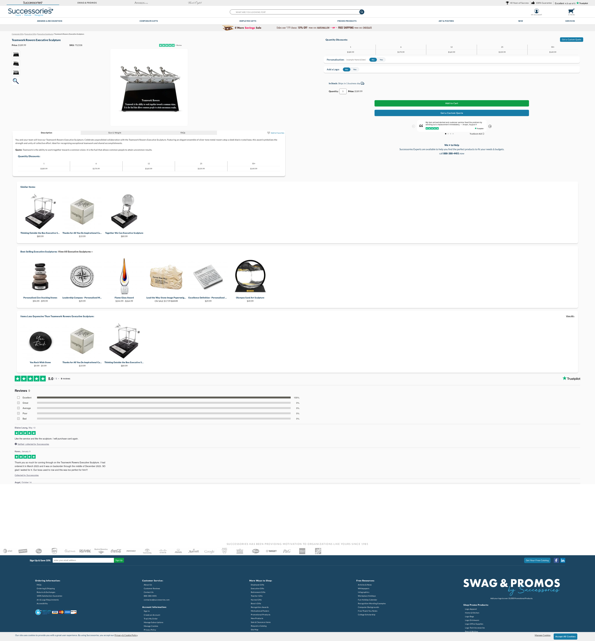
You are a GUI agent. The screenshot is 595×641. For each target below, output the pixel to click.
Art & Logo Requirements (48, 600)
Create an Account (152, 615)
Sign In (147, 611)
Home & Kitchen (472, 613)
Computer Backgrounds (368, 607)
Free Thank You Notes (367, 611)
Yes (381, 60)
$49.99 (250, 299)
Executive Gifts (257, 588)
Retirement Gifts (258, 592)
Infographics (363, 592)
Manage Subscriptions (153, 622)
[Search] (361, 11)
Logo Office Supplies (474, 624)
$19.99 (82, 235)
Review (179, 45)
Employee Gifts (248, 21)
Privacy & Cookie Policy (126, 635)
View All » (570, 316)
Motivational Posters (260, 611)
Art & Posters (446, 21)
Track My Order (151, 618)
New (520, 21)
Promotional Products (260, 614)
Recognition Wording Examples (372, 603)
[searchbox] (297, 11)
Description (46, 132)
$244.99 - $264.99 (124, 299)
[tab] (47, 132)
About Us (148, 585)
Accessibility (42, 603)
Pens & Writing (471, 631)
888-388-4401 (150, 596)
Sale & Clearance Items (261, 622)
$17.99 (166, 299)
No (373, 60)
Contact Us (149, 592)
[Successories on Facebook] (556, 560)
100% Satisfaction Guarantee (49, 596)
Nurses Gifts (256, 600)
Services (570, 21)
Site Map (254, 629)
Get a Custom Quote (571, 39)
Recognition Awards (260, 607)
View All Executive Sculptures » (75, 251)
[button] (33, 3)
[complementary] (297, 28)
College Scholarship (366, 614)
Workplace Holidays (367, 596)
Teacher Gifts (257, 596)
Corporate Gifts (149, 21)
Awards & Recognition (49, 21)
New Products (257, 618)
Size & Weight (114, 132)
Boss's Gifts (256, 603)
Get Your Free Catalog (537, 560)
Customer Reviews (152, 588)
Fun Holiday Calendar (367, 600)
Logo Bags (469, 616)
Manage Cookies (151, 626)
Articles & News (365, 585)
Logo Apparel (471, 609)
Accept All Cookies (565, 636)
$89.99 (40, 235)
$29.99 (82, 299)
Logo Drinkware (472, 620)
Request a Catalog (259, 626)
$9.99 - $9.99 (40, 364)
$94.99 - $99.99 (40, 299)
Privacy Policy (150, 630)
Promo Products (347, 21)
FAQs (183, 132)
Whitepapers (363, 588)
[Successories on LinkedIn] (562, 560)
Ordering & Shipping (46, 588)
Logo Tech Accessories (475, 628)
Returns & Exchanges (46, 592)
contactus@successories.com (157, 600)
